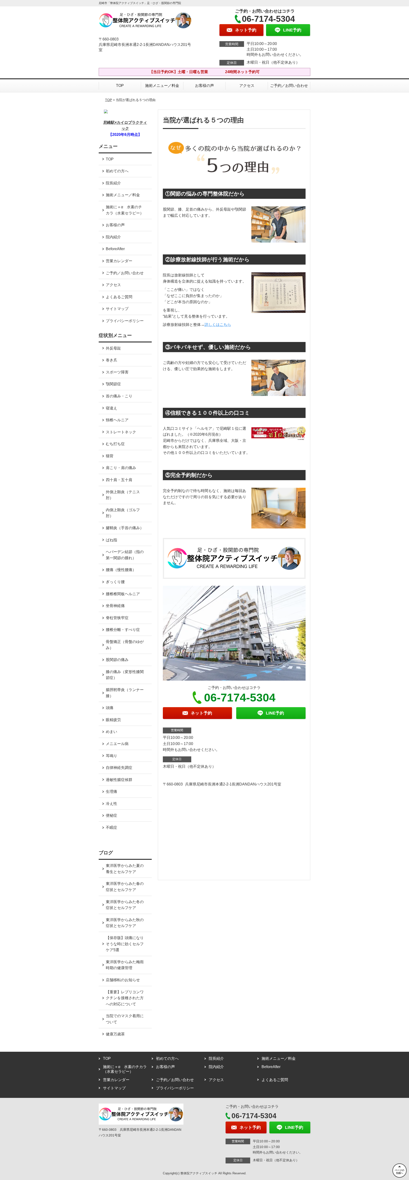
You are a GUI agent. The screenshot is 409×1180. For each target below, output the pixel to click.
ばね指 (111, 540)
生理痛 (111, 792)
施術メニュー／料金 (162, 86)
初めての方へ (117, 171)
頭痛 (109, 708)
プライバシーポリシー (125, 321)
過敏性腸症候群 (119, 780)
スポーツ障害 (117, 372)
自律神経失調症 (119, 768)
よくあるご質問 (119, 297)
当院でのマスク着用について (125, 1019)
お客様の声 (204, 86)
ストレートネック (121, 432)
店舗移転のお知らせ (123, 980)
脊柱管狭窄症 (117, 618)
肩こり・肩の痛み (121, 468)
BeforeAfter (115, 249)
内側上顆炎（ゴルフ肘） (123, 513)
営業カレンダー (119, 261)
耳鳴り (111, 756)
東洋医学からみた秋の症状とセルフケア (125, 923)
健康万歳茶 (115, 1034)
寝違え (111, 408)
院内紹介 (113, 237)
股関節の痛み (117, 660)
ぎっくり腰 (115, 582)
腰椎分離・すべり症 (123, 630)
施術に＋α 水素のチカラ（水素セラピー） (125, 210)
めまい (111, 732)
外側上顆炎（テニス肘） (123, 495)
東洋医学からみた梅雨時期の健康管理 (125, 965)
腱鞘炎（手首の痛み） (125, 528)
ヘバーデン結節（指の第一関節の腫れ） (125, 555)
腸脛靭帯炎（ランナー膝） (125, 693)
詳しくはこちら (217, 325)
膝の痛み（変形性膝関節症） (125, 675)
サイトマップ (117, 309)
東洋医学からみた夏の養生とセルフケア (125, 869)
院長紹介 (113, 183)
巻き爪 (111, 360)
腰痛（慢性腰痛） (121, 570)
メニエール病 (117, 744)
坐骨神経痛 (115, 606)
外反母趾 (113, 348)
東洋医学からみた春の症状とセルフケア (125, 887)
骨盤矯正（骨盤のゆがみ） (125, 645)
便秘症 (111, 815)
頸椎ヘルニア (117, 420)
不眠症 (111, 827)
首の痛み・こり (119, 396)
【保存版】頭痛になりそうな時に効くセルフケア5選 (125, 944)
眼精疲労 (113, 720)
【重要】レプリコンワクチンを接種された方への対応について (125, 998)
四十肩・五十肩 (119, 480)
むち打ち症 (115, 444)
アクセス (246, 86)
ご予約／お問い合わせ (289, 86)
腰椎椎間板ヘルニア (123, 594)
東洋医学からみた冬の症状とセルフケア (125, 905)
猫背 (109, 456)
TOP (120, 86)
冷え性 (111, 804)
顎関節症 (113, 384)
